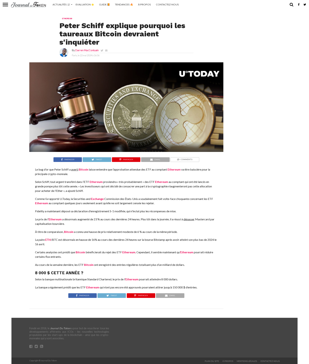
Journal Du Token (60, 328)
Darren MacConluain (87, 50)
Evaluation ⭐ (85, 4)
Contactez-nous (167, 4)
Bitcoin (83, 169)
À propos (144, 4)
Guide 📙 (104, 4)
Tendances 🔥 (124, 4)
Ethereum (174, 169)
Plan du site (212, 361)
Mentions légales (247, 361)
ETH (48, 239)
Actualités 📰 (61, 4)
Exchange (97, 198)
